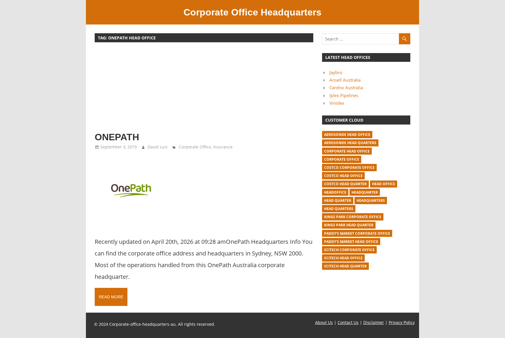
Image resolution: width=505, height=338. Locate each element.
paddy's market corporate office (357, 233)
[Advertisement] (204, 90)
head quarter (337, 200)
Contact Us (348, 322)
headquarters (371, 200)
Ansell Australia (345, 80)
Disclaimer (373, 322)
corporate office (341, 159)
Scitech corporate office (349, 249)
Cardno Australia (346, 87)
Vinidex (336, 103)
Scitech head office (343, 257)
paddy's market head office (351, 241)
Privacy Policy (402, 322)
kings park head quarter (348, 225)
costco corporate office (349, 167)
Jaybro (335, 72)
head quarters (338, 208)
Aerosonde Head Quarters (350, 142)
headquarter (365, 192)
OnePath (117, 137)
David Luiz (158, 147)
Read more (111, 297)
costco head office (343, 175)
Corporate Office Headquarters (252, 12)
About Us (324, 322)
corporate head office (347, 151)
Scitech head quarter (345, 266)
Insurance (223, 147)
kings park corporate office (352, 216)
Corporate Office (195, 147)
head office (383, 183)
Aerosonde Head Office (347, 134)
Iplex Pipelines (343, 95)
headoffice (335, 192)
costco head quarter (345, 183)
